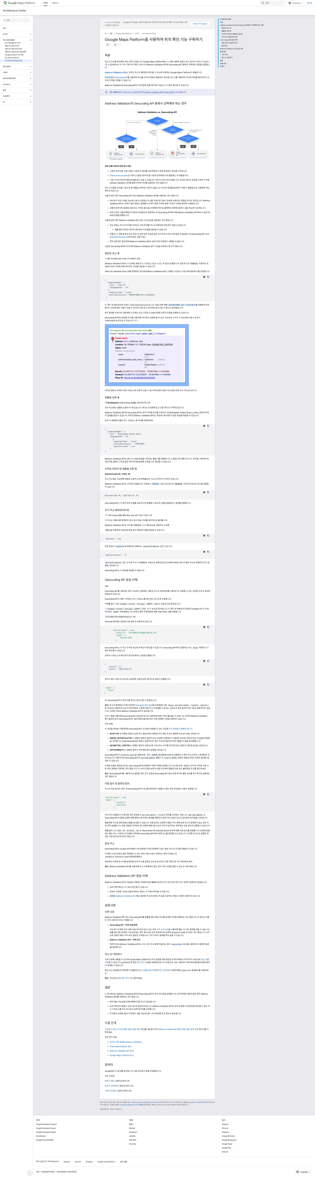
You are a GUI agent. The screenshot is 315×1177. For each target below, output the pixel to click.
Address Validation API (115, 72)
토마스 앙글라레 (111, 1086)
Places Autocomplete (119, 175)
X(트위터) (132, 1140)
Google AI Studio (228, 1136)
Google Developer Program (46, 1124)
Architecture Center (14, 10)
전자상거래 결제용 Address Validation (126, 1042)
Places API (168, 92)
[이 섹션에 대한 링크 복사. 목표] (112, 55)
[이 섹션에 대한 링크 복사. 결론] (112, 987)
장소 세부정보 (165, 970)
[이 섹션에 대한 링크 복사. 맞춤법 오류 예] (121, 397)
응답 (144, 729)
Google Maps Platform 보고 (122, 1055)
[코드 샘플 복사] (208, 277)
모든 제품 (123, 1162)
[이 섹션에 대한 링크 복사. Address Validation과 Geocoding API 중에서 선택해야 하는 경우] (189, 103)
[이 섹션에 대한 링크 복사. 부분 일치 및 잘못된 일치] (131, 783)
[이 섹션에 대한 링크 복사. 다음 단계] (118, 1023)
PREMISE (155, 484)
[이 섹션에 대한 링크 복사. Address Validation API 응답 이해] (150, 876)
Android (225, 1124)
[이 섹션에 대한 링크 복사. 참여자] (115, 1065)
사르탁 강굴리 (110, 1091)
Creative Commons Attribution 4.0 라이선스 (146, 1102)
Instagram (133, 1132)
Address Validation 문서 (126, 896)
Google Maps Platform (124, 33)
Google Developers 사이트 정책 (130, 1105)
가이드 (45, 3)
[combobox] (272, 3)
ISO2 (144, 944)
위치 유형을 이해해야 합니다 (180, 729)
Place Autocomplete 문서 (120, 1046)
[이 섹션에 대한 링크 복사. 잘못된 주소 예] (121, 253)
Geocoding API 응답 (143, 705)
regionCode (176, 944)
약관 (37, 1172)
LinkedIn (132, 1136)
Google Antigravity (229, 1140)
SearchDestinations (118, 237)
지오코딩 (108, 77)
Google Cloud (227, 1144)
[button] (14, 34)
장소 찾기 (141, 962)
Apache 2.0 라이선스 (197, 1102)
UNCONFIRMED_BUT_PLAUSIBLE (181, 305)
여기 (166, 85)
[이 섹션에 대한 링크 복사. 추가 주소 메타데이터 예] (131, 510)
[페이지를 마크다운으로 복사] (115, 45)
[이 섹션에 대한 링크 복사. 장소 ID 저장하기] (124, 954)
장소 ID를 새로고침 (147, 970)
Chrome (225, 1128)
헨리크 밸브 (110, 1081)
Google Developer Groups (46, 1128)
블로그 (131, 1124)
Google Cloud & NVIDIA (44, 1140)
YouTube (132, 1144)
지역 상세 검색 (163, 929)
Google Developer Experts (46, 1132)
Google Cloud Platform (106, 1162)
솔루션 (54, 3)
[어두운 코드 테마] (204, 277)
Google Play (226, 1148)
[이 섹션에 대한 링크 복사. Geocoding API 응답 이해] (139, 580)
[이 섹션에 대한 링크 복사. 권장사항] (118, 905)
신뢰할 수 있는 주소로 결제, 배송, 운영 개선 (123, 1029)
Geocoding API (121, 77)
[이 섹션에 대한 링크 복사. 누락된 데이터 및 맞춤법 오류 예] (139, 469)
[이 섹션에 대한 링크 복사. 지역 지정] (116, 912)
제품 (111, 33)
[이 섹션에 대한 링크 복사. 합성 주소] (116, 843)
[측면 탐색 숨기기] (29, 1172)
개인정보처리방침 (48, 1172)
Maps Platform (26, 3)
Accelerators (41, 1136)
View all (225, 1152)
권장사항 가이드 (124, 978)
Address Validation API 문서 (122, 1051)
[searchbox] (16, 20)
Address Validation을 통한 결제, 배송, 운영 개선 (178, 1029)
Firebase (225, 1132)
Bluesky (132, 1128)
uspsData (120, 546)
